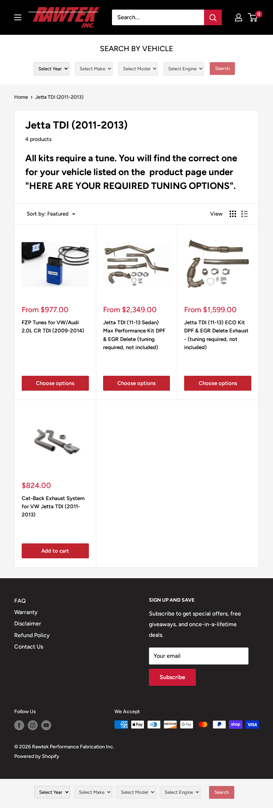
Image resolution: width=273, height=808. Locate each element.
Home (21, 97)
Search (222, 68)
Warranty (26, 612)
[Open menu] (17, 17)
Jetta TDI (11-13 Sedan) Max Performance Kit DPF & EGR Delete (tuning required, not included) (134, 335)
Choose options (55, 383)
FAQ (20, 600)
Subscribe (172, 677)
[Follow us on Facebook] (19, 725)
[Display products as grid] (233, 214)
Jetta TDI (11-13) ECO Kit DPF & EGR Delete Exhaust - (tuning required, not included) (216, 335)
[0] (252, 17)
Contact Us (28, 646)
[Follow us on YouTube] (46, 725)
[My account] (238, 17)
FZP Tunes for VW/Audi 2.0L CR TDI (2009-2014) (53, 326)
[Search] (213, 17)
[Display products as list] (244, 214)
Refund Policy (32, 635)
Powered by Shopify (36, 756)
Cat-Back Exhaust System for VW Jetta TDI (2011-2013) (53, 506)
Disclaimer (27, 623)
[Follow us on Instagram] (33, 725)
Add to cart (55, 551)
